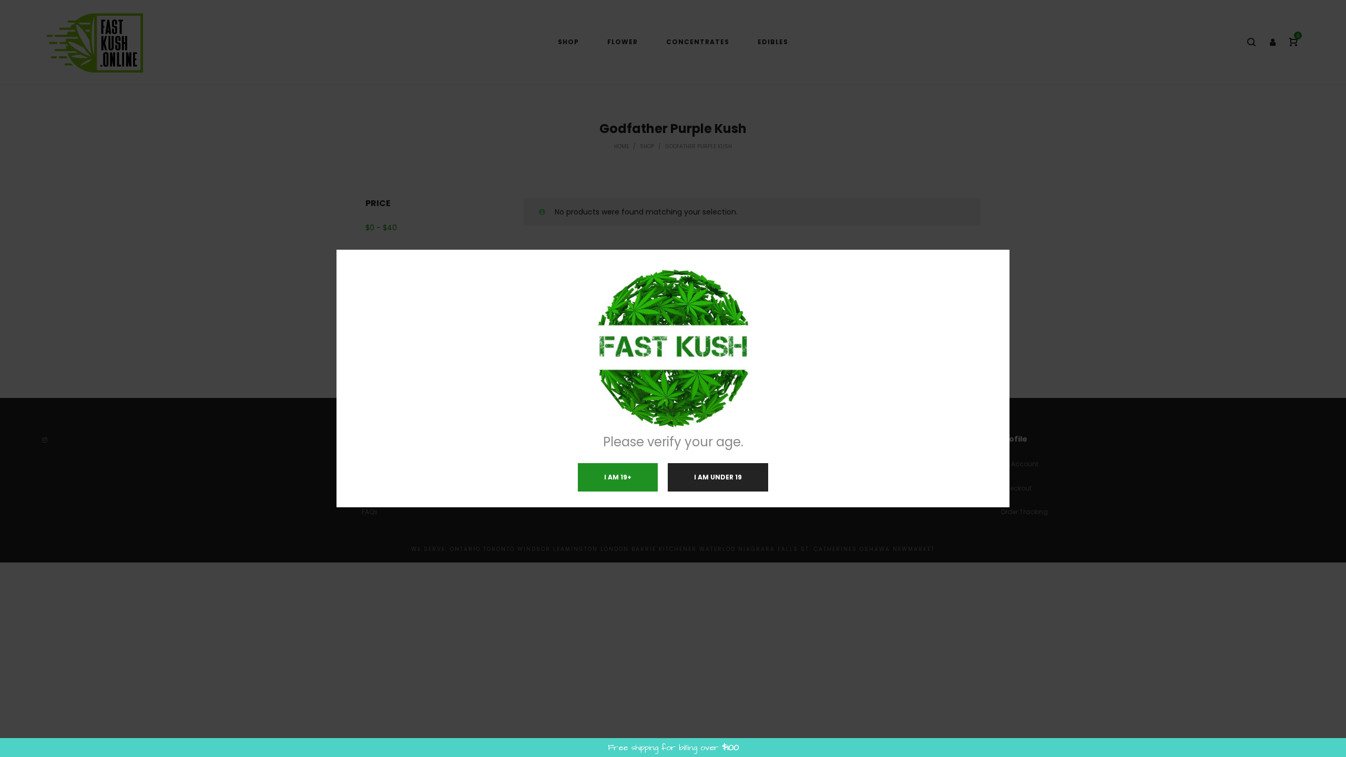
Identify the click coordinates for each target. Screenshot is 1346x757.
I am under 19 (718, 477)
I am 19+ (617, 477)
